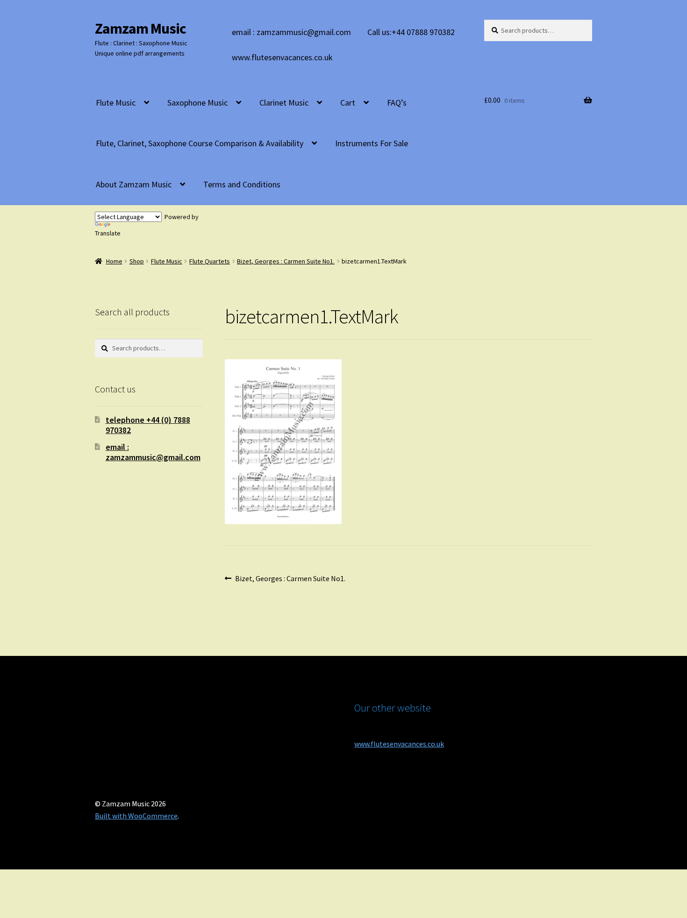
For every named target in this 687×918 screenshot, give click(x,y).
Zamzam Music (140, 28)
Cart (347, 102)
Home (114, 261)
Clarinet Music (283, 102)
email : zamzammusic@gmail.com (291, 32)
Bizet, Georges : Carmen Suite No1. (286, 261)
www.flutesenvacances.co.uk (282, 57)
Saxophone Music (197, 102)
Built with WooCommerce (136, 815)
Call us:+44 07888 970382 (411, 32)
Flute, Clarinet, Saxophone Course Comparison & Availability (199, 143)
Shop (136, 261)
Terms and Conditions (241, 184)
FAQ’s (397, 102)
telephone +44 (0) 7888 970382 (148, 424)
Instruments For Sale (371, 143)
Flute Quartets (209, 261)
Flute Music (116, 102)
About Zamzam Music (134, 184)
